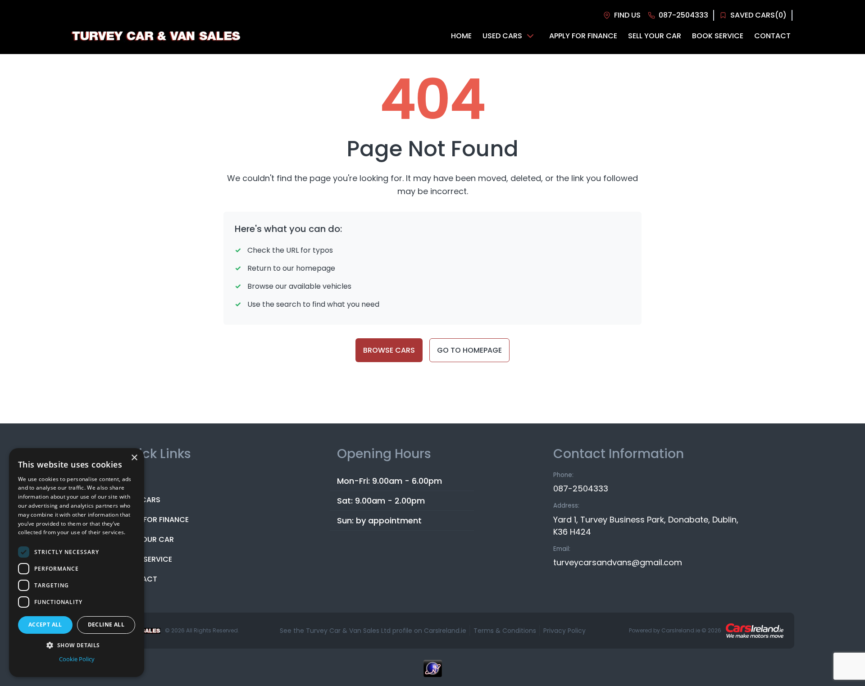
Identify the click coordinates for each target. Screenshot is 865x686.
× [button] (134, 457)
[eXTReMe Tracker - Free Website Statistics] (432, 673)
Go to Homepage (469, 350)
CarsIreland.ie (680, 630)
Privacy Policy (564, 630)
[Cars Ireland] (754, 630)
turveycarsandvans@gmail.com (617, 562)
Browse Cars (389, 350)
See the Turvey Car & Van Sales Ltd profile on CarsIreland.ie (373, 630)
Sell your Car (147, 539)
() (758, 15)
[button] (76, 645)
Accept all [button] (45, 624)
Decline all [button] (106, 624)
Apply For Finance (155, 519)
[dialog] (76, 562)
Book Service (146, 559)
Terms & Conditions (504, 630)
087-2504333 (580, 488)
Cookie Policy (77, 659)
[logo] (156, 36)
